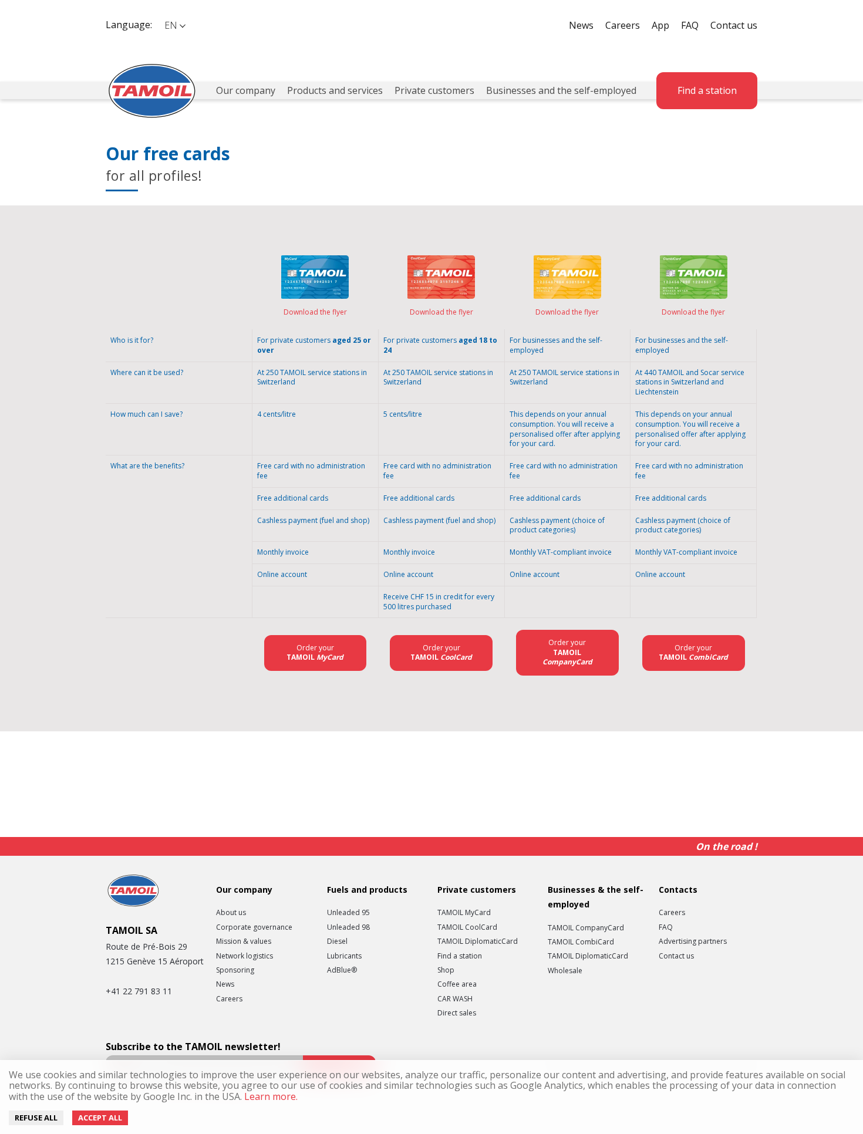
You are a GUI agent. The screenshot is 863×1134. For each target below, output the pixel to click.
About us (231, 913)
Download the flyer (315, 312)
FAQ (690, 25)
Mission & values (243, 941)
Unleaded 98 (348, 927)
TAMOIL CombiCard (581, 942)
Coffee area (457, 984)
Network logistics (244, 956)
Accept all (100, 1117)
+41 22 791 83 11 (139, 991)
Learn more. (270, 1096)
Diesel (337, 941)
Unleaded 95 (348, 913)
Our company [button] (245, 90)
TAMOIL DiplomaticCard (477, 941)
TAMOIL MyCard (464, 913)
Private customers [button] (434, 90)
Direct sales (456, 1013)
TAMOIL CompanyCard (586, 928)
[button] (174, 25)
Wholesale (565, 971)
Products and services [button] (335, 90)
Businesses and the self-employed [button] (561, 90)
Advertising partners (693, 941)
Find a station (707, 90)
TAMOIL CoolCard (467, 927)
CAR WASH (455, 999)
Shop (445, 970)
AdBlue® (342, 970)
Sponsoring (235, 970)
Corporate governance (254, 927)
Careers (622, 25)
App (660, 25)
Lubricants (344, 956)
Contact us (733, 25)
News (581, 25)
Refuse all (36, 1117)
